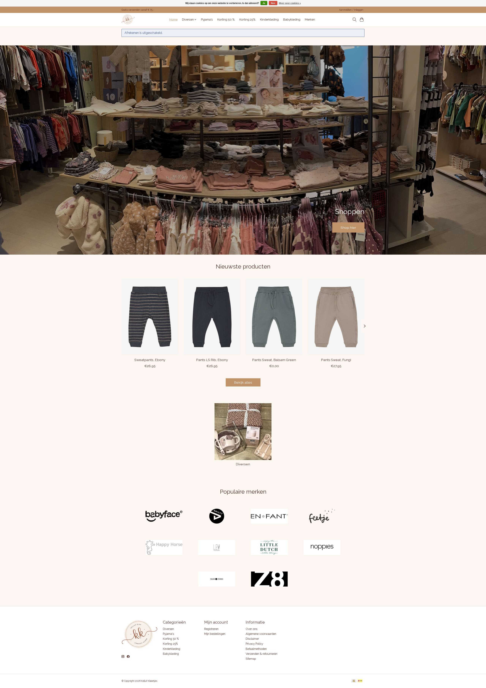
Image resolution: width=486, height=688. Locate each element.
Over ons (251, 628)
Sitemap (251, 658)
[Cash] (353, 681)
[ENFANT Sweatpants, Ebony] (150, 317)
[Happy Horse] (164, 548)
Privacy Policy (254, 643)
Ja (264, 3)
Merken (310, 19)
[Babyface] (164, 516)
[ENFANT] (269, 516)
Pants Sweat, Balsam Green (274, 360)
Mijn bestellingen (214, 633)
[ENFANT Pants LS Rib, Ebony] (212, 317)
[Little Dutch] (269, 548)
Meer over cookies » (290, 3)
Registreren (211, 628)
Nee (273, 3)
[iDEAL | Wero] (360, 681)
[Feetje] (322, 516)
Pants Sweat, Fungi (336, 360)
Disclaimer (252, 638)
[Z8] (269, 579)
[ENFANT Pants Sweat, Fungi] (336, 317)
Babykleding (291, 19)
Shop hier (348, 228)
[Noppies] (322, 548)
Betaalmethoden (256, 648)
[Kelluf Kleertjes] (128, 19)
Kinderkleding (269, 19)
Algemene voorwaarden (261, 633)
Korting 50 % (226, 19)
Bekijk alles (243, 382)
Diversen (243, 464)
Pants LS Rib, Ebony (212, 360)
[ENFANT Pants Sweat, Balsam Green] (274, 317)
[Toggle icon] (354, 19)
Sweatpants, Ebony (149, 360)
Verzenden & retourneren (261, 653)
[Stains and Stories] (216, 579)
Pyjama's (207, 19)
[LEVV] (216, 548)
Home (173, 19)
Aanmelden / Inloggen (351, 10)
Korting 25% (247, 19)
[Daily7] (216, 516)
